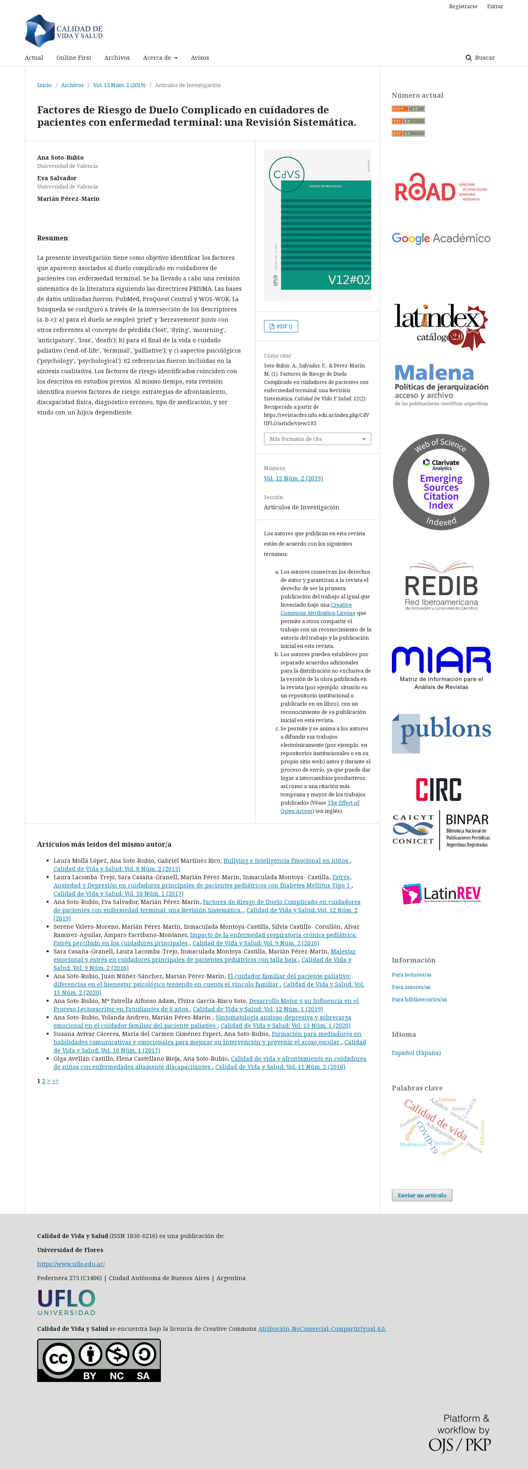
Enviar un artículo (422, 1195)
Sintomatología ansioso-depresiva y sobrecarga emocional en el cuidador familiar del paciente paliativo (202, 1021)
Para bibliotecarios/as (419, 999)
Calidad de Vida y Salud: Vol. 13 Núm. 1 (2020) (286, 1025)
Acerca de (158, 57)
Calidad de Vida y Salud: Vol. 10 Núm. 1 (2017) (119, 893)
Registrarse (463, 6)
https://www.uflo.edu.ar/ (71, 1264)
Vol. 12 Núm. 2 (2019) (119, 85)
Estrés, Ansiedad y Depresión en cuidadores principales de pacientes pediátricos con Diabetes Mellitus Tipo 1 (202, 881)
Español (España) (416, 1053)
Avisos (200, 57)
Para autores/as (411, 987)
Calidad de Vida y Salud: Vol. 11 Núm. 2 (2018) (280, 1067)
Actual (34, 57)
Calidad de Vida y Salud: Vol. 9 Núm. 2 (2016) (256, 943)
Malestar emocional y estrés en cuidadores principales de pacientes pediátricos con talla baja (205, 955)
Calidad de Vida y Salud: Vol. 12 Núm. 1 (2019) (258, 1009)
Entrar (495, 6)
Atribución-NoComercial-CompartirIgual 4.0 (321, 1328)
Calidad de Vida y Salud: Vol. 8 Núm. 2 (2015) (117, 869)
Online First (74, 57)
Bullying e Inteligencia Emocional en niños (287, 860)
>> (55, 1081)
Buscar (484, 57)
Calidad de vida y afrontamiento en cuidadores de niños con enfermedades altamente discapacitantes (210, 1063)
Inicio (44, 85)
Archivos (117, 57)
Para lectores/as (411, 974)
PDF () (284, 326)
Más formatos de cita (296, 439)
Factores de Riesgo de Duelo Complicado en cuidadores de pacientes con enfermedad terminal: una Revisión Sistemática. (207, 906)
